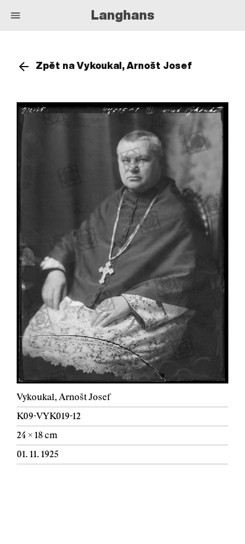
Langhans (123, 14)
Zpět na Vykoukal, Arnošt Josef (114, 65)
